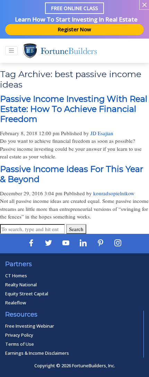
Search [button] (76, 229)
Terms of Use (19, 344)
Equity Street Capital (26, 293)
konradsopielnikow (113, 193)
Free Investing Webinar (29, 326)
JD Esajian (101, 133)
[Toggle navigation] (11, 50)
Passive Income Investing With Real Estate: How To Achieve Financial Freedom (73, 109)
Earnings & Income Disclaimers (37, 353)
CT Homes (16, 275)
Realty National (21, 284)
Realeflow (15, 303)
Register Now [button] (74, 29)
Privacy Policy (19, 335)
